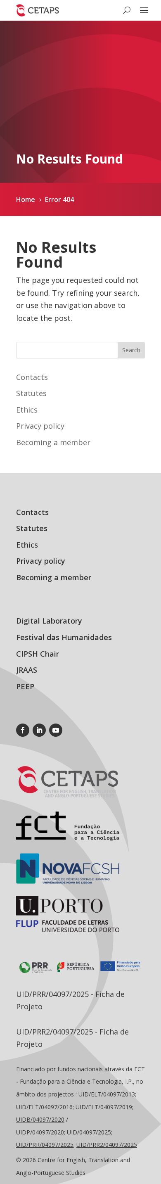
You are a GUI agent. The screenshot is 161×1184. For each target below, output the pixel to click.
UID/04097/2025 (89, 1132)
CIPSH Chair (37, 654)
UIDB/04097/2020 (40, 1119)
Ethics (27, 410)
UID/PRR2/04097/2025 (106, 1144)
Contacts (32, 377)
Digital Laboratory (49, 621)
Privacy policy (40, 426)
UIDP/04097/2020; (40, 1132)
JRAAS (26, 670)
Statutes (31, 393)
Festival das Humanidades (64, 637)
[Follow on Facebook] (22, 730)
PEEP (25, 686)
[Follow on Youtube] (55, 730)
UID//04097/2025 (44, 1144)
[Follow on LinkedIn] (39, 730)
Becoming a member (53, 442)
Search (131, 350)
